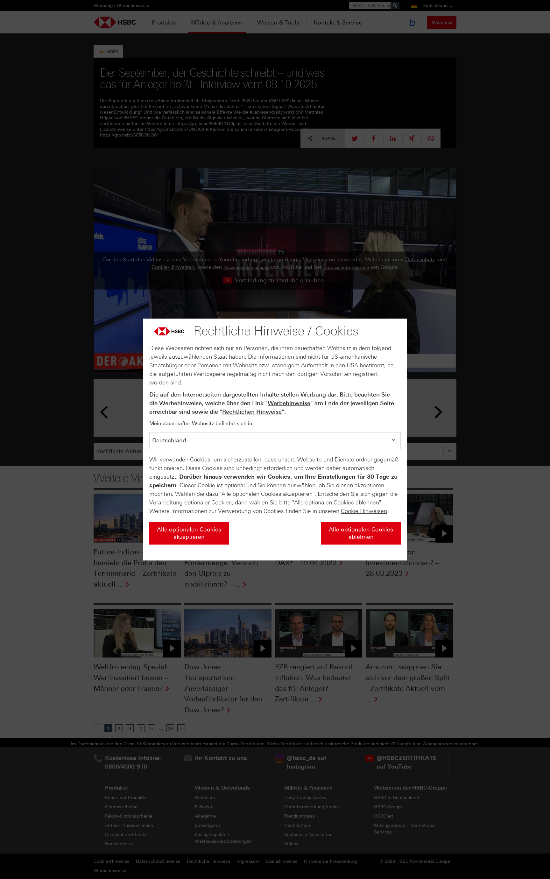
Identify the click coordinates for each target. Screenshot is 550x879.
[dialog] (275, 439)
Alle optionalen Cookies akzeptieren (189, 533)
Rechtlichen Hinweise (252, 411)
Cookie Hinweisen (364, 511)
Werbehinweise (289, 403)
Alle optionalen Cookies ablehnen (361, 533)
